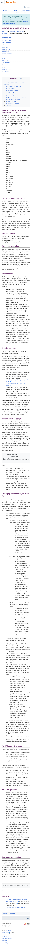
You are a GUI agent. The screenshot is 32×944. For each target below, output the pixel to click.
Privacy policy (5, 936)
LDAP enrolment (6, 62)
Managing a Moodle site (17, 31)
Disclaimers (4, 940)
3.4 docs (6, 10)
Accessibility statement (7, 943)
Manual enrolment (6, 42)
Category (5, 913)
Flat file (3, 58)
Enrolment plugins (6, 40)
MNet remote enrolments (8, 64)
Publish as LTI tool (6, 69)
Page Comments (25, 10)
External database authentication (15, 907)
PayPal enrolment (6, 67)
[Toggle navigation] (2, 2)
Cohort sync (5, 47)
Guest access (5, 51)
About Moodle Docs (6, 938)
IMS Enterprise (5, 60)
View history (26, 12)
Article (15, 10)
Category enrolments (7, 53)
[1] (16, 903)
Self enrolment (5, 44)
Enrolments (5, 33)
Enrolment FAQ (5, 71)
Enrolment (12, 913)
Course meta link (6, 49)
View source (16, 12)
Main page (5, 31)
